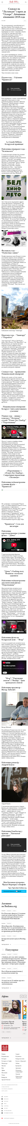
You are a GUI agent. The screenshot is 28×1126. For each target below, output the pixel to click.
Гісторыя (4, 1059)
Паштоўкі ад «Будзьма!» (19, 1077)
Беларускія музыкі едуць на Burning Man (13, 939)
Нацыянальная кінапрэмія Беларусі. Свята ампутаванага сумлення (14, 408)
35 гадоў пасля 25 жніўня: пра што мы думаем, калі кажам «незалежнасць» (13, 982)
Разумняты (18, 1056)
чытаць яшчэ (5, 944)
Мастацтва (4, 1072)
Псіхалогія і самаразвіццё (19, 1071)
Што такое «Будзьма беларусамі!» (10, 1084)
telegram (6, 1101)
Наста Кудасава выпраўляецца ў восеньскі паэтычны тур (12, 972)
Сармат (18, 1054)
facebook (6, 1096)
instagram (6, 1098)
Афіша (3, 1070)
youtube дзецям (7, 1110)
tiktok (5, 1103)
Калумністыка (5, 1056)
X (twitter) (6, 1105)
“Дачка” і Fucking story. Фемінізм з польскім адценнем (14, 573)
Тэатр (3, 1075)
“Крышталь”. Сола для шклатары (14, 525)
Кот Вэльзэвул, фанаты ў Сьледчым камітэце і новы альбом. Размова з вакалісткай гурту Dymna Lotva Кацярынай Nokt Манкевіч (13, 916)
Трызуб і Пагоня (6, 1079)
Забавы (17, 1063)
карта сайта (4, 1090)
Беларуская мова (20, 1059)
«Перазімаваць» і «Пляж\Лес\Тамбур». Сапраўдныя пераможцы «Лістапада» (14, 474)
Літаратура (15, 954)
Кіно (25, 20)
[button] (25, 996)
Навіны (3, 1054)
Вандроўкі (4, 1077)
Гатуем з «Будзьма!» (21, 1061)
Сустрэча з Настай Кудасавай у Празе (8, 1022)
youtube (6, 1108)
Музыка (14, 910)
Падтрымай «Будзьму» (9, 1118)
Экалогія (18, 1074)
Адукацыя (18, 1068)
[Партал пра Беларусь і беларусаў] (13, 2)
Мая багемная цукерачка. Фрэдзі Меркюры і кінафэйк (14, 883)
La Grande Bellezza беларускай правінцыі (14, 143)
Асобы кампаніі (5, 1086)
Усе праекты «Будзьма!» (7, 1088)
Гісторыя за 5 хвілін (7, 1061)
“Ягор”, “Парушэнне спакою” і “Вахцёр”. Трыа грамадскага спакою (14, 680)
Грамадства (9, 910)
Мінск (24, 1033)
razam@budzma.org (8, 1112)
